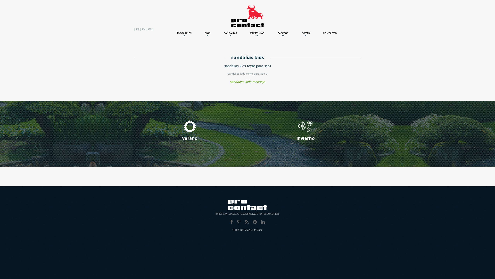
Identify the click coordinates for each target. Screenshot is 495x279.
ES (137, 29)
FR (150, 29)
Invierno (305, 138)
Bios (208, 33)
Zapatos (282, 33)
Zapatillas (257, 33)
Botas (306, 33)
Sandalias (230, 33)
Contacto (330, 33)
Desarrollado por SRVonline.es (260, 213)
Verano (189, 138)
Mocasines (184, 33)
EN (143, 29)
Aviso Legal (231, 213)
